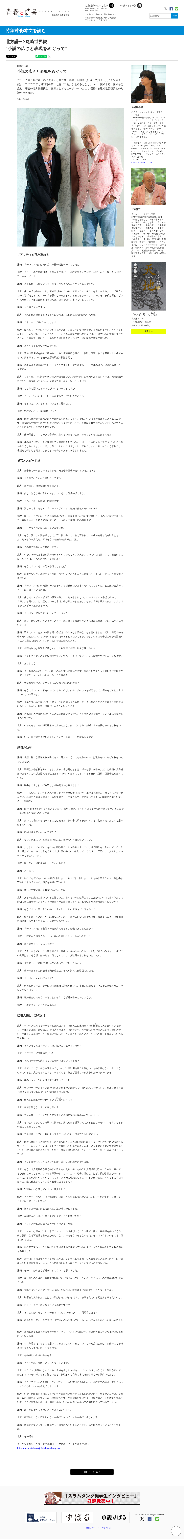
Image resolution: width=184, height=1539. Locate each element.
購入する (149, 331)
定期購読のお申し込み (96, 7)
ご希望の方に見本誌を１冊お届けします (100, 14)
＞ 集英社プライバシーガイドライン (97, 1528)
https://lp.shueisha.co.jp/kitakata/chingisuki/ (39, 1448)
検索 (175, 16)
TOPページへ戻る (92, 1472)
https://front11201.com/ (141, 162)
